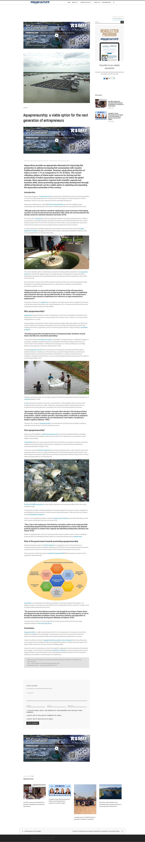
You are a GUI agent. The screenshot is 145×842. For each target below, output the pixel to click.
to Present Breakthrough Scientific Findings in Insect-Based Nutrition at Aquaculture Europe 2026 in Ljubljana (115, 116)
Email (49, 705)
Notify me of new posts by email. (40, 719)
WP (36, 839)
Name (28, 705)
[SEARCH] (107, 22)
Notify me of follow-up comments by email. (44, 715)
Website (71, 705)
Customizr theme (49, 839)
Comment (30, 693)
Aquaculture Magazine (40, 837)
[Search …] (122, 22)
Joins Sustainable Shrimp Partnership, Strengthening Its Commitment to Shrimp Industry (116, 104)
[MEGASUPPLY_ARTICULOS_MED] (56, 140)
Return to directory (118, 18)
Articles (25, 107)
